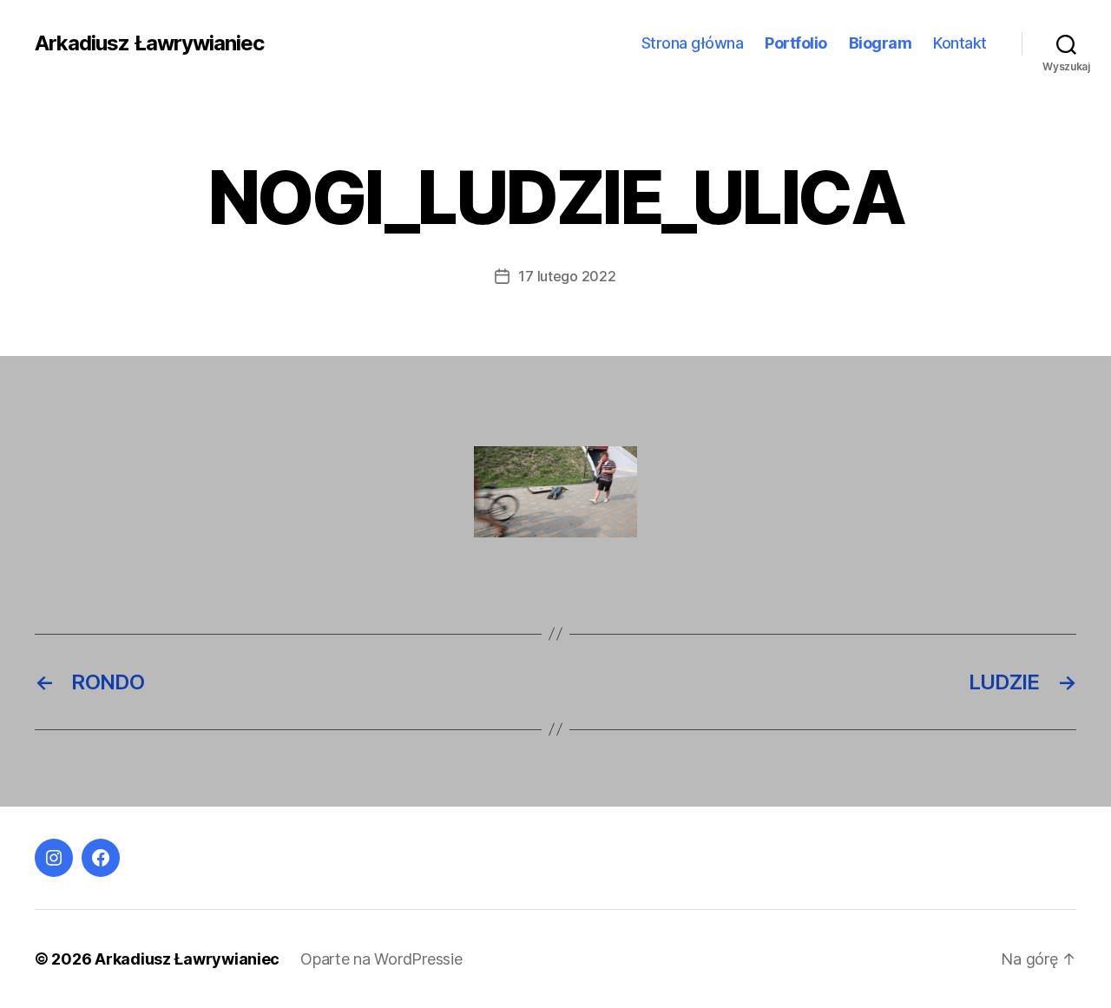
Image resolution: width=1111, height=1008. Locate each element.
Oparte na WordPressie (381, 959)
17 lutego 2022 (566, 276)
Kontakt (960, 43)
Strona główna (692, 43)
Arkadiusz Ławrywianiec (149, 43)
